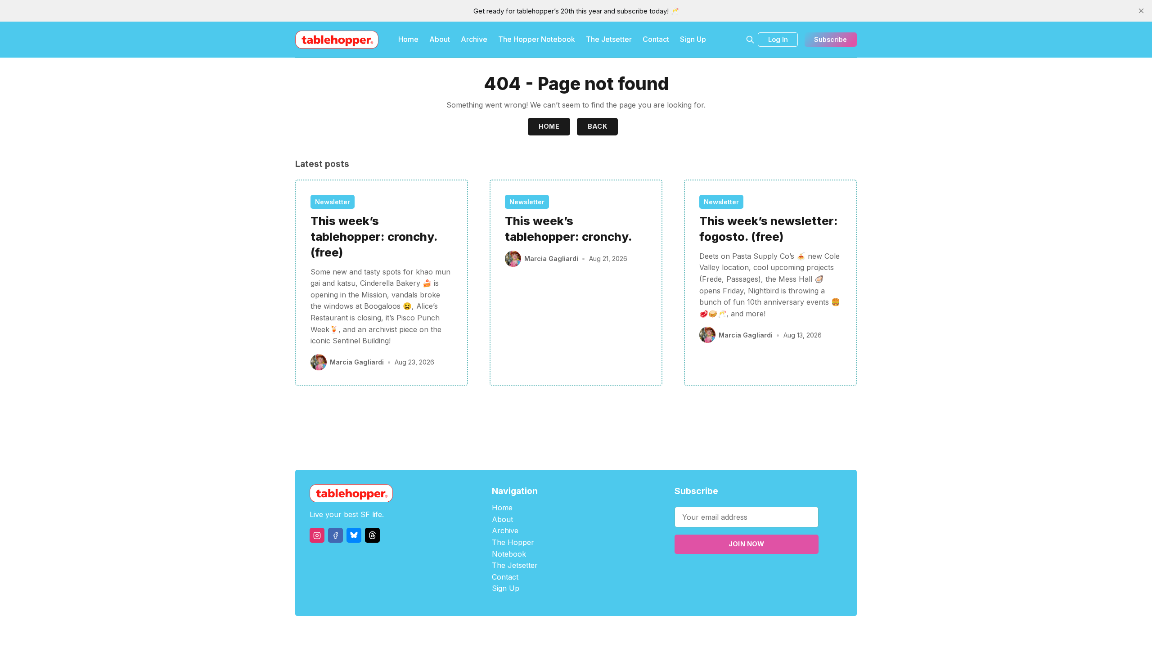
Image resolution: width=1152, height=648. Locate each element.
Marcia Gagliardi (357, 362)
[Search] (750, 39)
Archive (474, 39)
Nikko (661, 632)
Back (598, 126)
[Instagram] (317, 535)
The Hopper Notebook (536, 39)
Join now (747, 544)
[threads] (372, 535)
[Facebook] (335, 535)
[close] (1141, 11)
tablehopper (522, 632)
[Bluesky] (353, 535)
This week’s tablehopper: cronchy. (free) (373, 236)
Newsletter (332, 202)
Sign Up (693, 39)
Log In (778, 39)
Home (408, 39)
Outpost (624, 632)
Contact (656, 39)
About (439, 39)
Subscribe (830, 39)
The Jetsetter (609, 39)
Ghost (599, 632)
